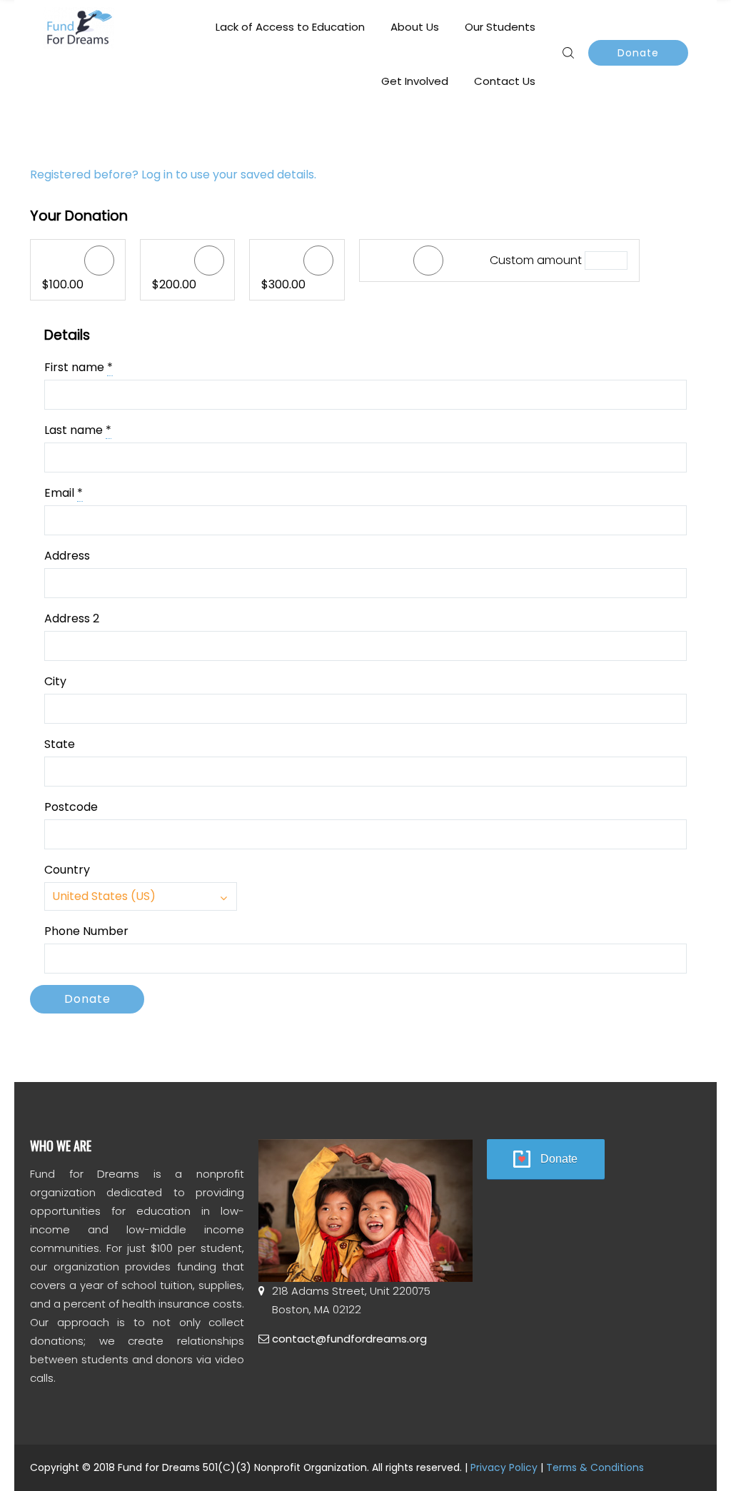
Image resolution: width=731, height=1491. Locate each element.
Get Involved (414, 81)
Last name (77, 430)
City (55, 681)
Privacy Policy (504, 1467)
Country (67, 869)
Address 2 (71, 618)
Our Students (500, 26)
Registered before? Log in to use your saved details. (173, 174)
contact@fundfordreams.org (349, 1338)
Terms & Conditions (595, 1467)
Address (67, 555)
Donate (638, 53)
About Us (414, 26)
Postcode (71, 807)
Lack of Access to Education (290, 26)
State (59, 744)
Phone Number (86, 931)
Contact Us (504, 81)
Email (63, 493)
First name (78, 367)
